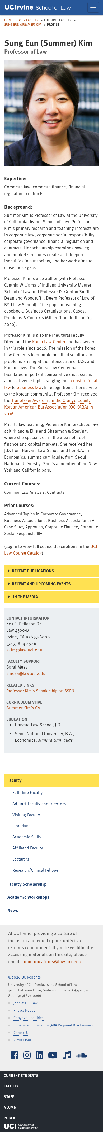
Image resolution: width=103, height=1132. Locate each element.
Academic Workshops (28, 897)
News (12, 910)
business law (29, 387)
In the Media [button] (25, 597)
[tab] (51, 571)
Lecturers (20, 859)
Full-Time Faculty (27, 792)
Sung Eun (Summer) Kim (22, 24)
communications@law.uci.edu (50, 961)
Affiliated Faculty (27, 848)
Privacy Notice (24, 1010)
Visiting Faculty (26, 814)
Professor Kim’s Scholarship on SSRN (40, 690)
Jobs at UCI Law (25, 1003)
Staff (15, 1098)
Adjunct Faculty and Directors (39, 803)
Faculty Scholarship (26, 884)
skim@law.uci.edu (24, 649)
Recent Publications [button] (33, 571)
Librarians (21, 825)
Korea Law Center (48, 341)
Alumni (17, 1108)
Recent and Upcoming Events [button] (41, 584)
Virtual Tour (22, 1040)
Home (8, 20)
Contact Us (21, 1032)
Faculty (14, 780)
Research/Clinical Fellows (35, 870)
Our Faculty (29, 20)
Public (16, 1119)
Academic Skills (26, 836)
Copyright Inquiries (28, 1017)
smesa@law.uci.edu (25, 673)
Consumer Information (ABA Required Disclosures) (53, 1025)
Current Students (28, 1076)
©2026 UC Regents (24, 977)
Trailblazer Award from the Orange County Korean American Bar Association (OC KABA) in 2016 (48, 406)
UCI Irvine (21, 1126)
